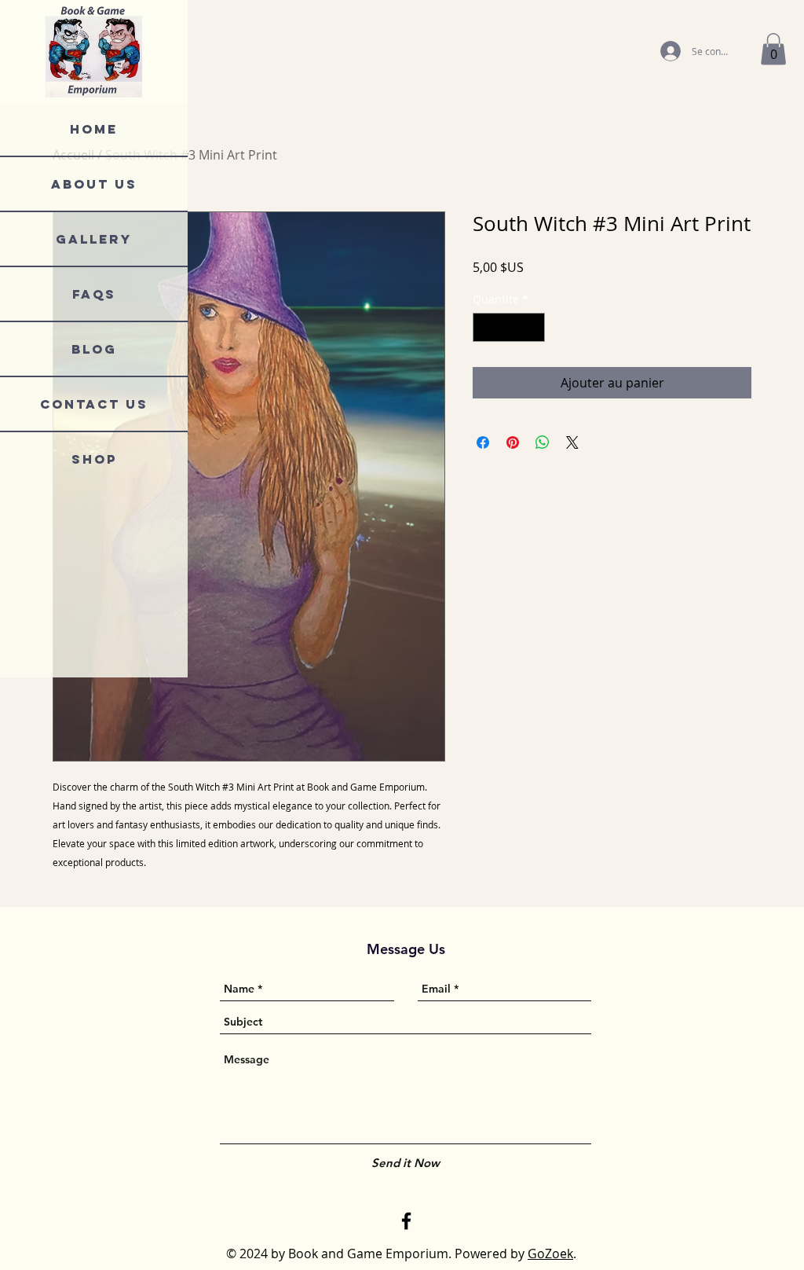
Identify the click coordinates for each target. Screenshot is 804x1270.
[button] (773, 49)
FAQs (94, 294)
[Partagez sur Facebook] (482, 442)
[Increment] (533, 327)
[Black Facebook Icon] (406, 1220)
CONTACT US (94, 404)
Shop (94, 459)
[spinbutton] (509, 327)
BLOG (94, 349)
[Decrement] (485, 327)
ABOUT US (94, 184)
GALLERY (94, 239)
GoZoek (550, 1253)
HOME (94, 129)
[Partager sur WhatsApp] (542, 442)
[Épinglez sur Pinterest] (512, 442)
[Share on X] (572, 442)
